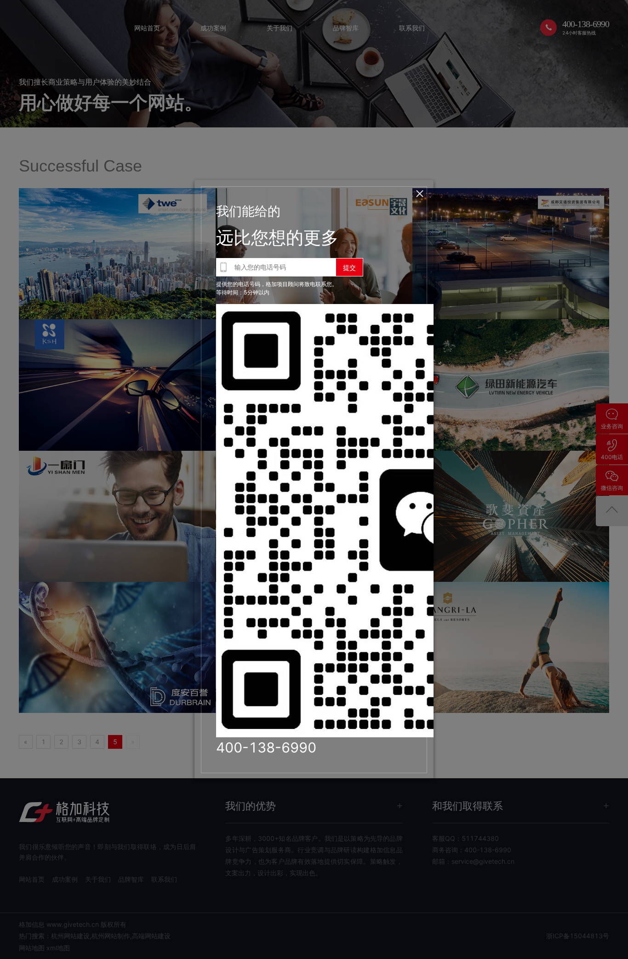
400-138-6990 (266, 747)
